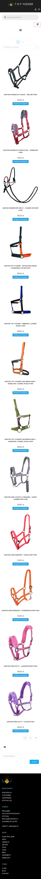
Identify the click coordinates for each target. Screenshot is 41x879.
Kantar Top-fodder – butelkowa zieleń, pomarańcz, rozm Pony (20, 267)
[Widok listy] (23, 42)
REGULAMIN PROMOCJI (10, 819)
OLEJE (4, 850)
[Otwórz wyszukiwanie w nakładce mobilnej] (20, 17)
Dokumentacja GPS (9, 821)
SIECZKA (5, 845)
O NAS (4, 868)
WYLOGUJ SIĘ (7, 800)
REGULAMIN (6, 811)
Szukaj (34, 762)
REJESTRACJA (7, 792)
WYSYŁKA (5, 816)
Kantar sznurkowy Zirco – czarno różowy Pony (20, 209)
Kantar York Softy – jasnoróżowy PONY (20, 666)
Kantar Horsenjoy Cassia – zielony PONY (20, 95)
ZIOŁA (4, 847)
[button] (20, 30)
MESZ (4, 852)
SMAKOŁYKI (6, 858)
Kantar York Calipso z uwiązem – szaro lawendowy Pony (20, 498)
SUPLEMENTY (6, 855)
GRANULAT (5, 842)
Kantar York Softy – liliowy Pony (20, 722)
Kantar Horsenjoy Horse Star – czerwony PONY (20, 151)
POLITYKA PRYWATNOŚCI (11, 814)
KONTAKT (5, 873)
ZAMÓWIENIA (6, 798)
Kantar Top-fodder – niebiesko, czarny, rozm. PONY (20, 325)
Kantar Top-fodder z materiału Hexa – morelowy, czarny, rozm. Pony (20, 382)
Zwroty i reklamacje (10, 826)
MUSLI (4, 839)
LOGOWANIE (6, 795)
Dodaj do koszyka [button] (20, 104)
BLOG (4, 871)
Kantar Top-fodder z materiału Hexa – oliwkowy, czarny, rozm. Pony (20, 440)
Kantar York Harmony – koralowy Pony (20, 555)
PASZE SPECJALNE (8, 837)
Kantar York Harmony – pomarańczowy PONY (20, 610)
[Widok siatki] (18, 42)
